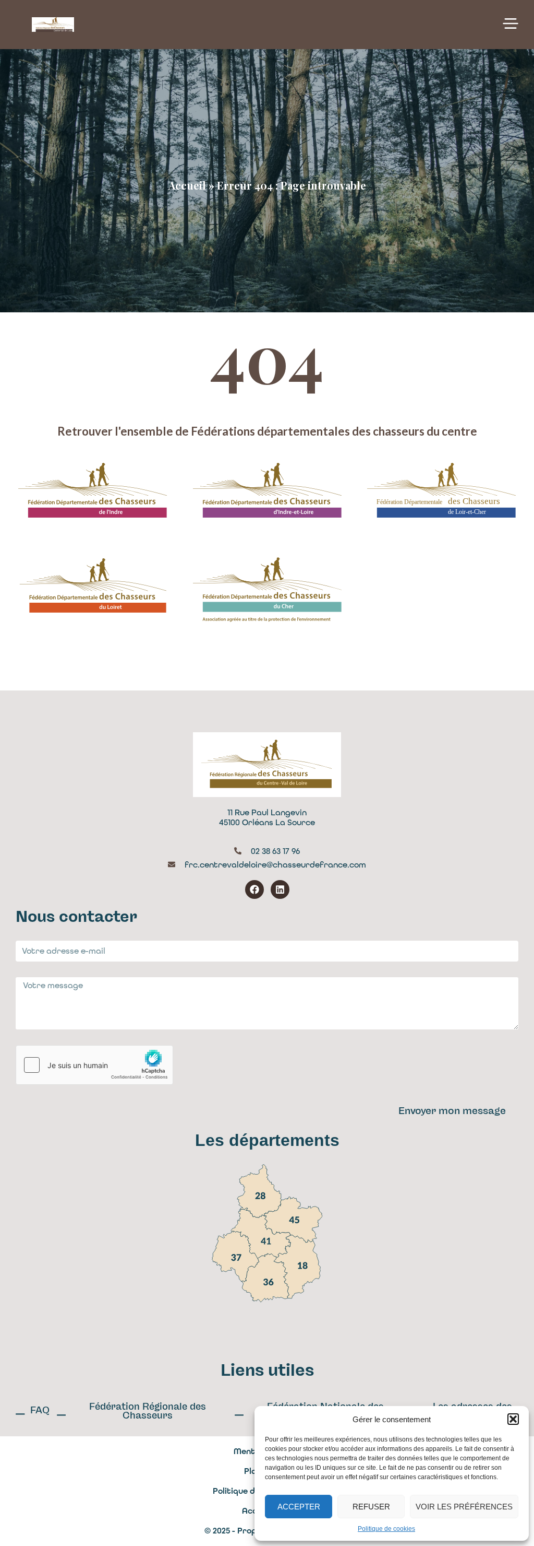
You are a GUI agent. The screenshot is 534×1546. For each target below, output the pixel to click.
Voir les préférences (464, 1506)
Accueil (187, 185)
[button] (513, 1419)
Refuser (371, 1506)
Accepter (298, 1506)
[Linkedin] (280, 889)
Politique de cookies (386, 1528)
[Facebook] (254, 889)
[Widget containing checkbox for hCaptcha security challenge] (94, 1065)
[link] (259, 1190)
